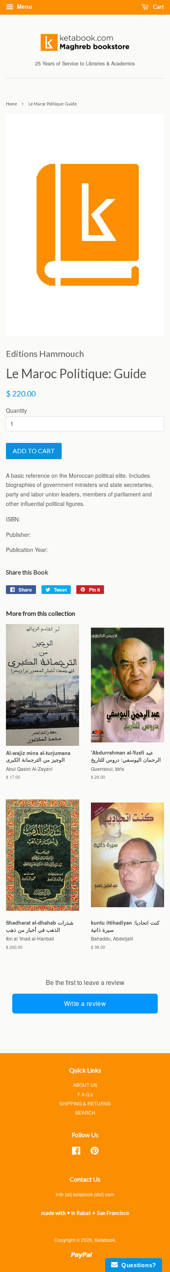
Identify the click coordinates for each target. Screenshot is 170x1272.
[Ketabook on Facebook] (76, 1152)
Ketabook (104, 1239)
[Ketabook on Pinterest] (94, 1152)
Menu (23, 6)
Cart (158, 6)
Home (11, 104)
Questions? (137, 1265)
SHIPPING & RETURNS (85, 1103)
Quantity (16, 410)
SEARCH (85, 1112)
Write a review (85, 1003)
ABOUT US (85, 1084)
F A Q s (85, 1094)
